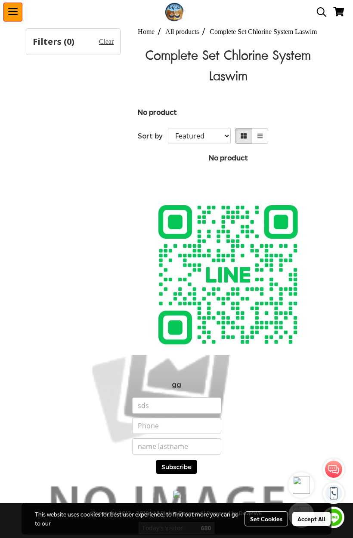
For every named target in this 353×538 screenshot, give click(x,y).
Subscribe (176, 466)
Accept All (311, 519)
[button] (318, 12)
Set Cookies (266, 519)
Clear (106, 41)
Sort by (153, 136)
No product (157, 112)
